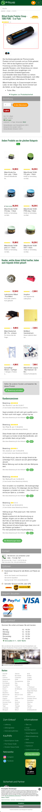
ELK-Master (6, 683)
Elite (28, 681)
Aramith (5, 674)
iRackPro (5, 687)
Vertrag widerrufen (32, 754)
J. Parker (17, 687)
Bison (4, 675)
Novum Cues (19, 694)
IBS (28, 685)
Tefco (28, 704)
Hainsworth (6, 685)
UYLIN (29, 708)
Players (5, 698)
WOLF (17, 710)
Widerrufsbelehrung (32, 736)
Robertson (30, 700)
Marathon (5, 693)
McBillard (30, 693)
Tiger (4, 706)
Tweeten (29, 706)
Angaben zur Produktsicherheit (22, 94)
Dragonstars (6, 679)
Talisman (5, 704)
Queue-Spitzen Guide (11, 740)
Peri (16, 696)
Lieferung (8, 724)
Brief (24, 122)
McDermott (6, 694)
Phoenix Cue (31, 696)
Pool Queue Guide (10, 744)
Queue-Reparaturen (32, 733)
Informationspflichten (11, 731)
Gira (28, 683)
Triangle (17, 706)
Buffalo (29, 675)
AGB (27, 739)
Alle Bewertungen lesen (12, 541)
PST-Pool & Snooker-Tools (7, 701)
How (16, 685)
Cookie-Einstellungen (32, 750)
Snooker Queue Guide (12, 747)
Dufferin (29, 679)
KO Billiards (18, 689)
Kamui (4, 689)
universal (5, 708)
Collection (18, 677)
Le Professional (32, 689)
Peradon (5, 696)
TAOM (17, 704)
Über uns (28, 724)
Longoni (5, 691)
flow (16, 683)
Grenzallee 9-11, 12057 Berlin (15, 641)
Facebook (10, 761)
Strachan (30, 702)
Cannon (5, 677)
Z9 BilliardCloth (32, 710)
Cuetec (29, 677)
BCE (28, 674)
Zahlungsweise (9, 728)
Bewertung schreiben (15, 390)
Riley (16, 700)
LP (16, 691)
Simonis (17, 702)
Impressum (29, 746)
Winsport (5, 710)
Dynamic (5, 681)
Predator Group (32, 698)
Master (17, 693)
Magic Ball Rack (32, 691)
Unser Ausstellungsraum (30, 729)
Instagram (10, 757)
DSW (16, 679)
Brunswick (18, 675)
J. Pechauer (30, 687)
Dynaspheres (19, 681)
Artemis (17, 674)
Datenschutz (30, 742)
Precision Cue (19, 698)
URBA (17, 708)
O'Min (29, 694)
